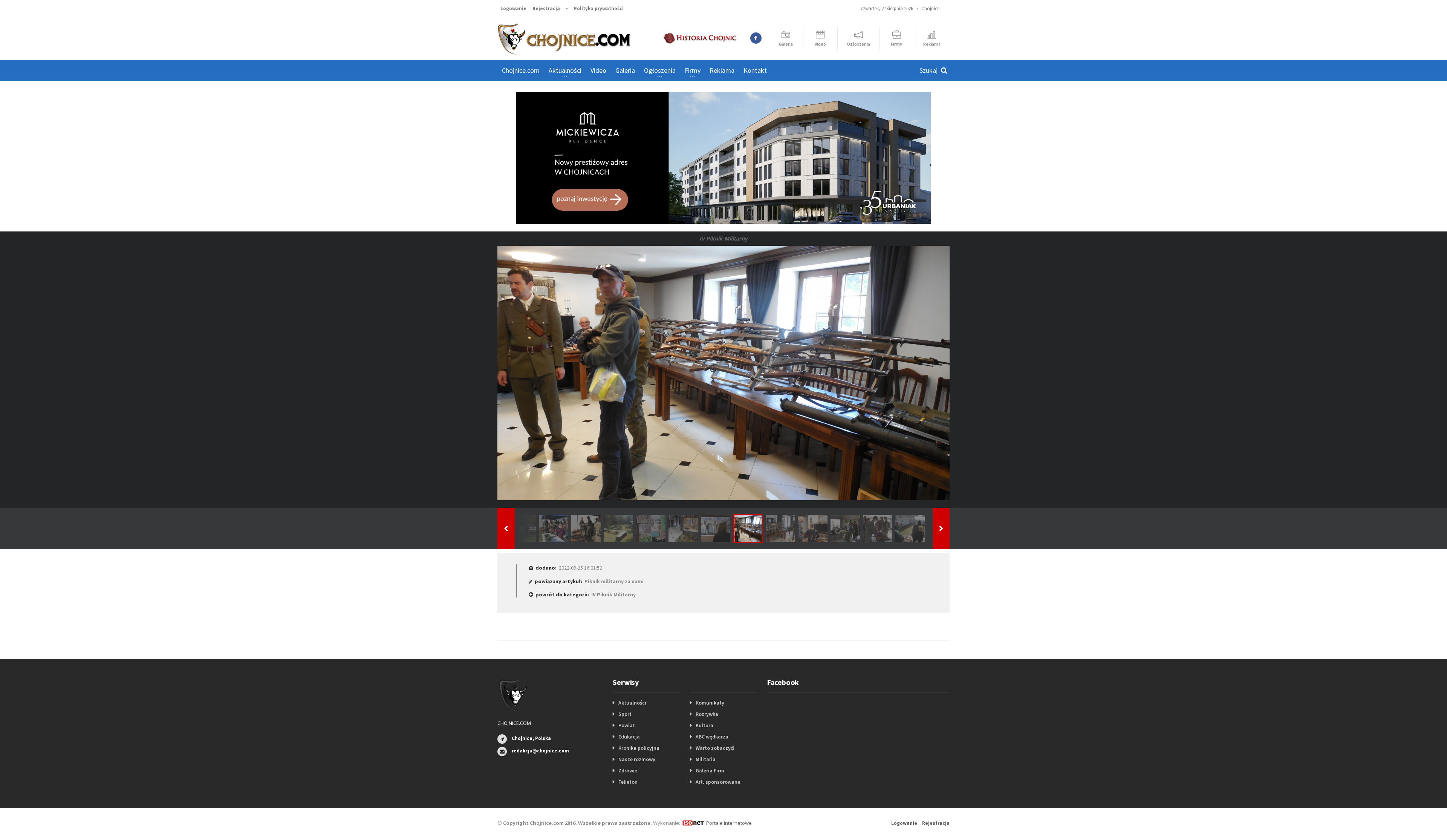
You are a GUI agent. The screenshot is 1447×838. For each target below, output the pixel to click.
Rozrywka (707, 714)
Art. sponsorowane (718, 781)
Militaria (706, 759)
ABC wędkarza (712, 736)
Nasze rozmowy (636, 759)
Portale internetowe (729, 823)
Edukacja (629, 736)
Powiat (626, 725)
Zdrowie (627, 770)
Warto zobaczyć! (715, 748)
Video (598, 70)
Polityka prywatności (599, 8)
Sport (625, 714)
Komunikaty (710, 702)
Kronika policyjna (638, 748)
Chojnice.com (521, 70)
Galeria (625, 70)
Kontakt (755, 70)
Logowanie (513, 8)
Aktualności (632, 702)
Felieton (628, 781)
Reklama (722, 70)
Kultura (704, 725)
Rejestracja (546, 8)
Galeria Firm (710, 770)
